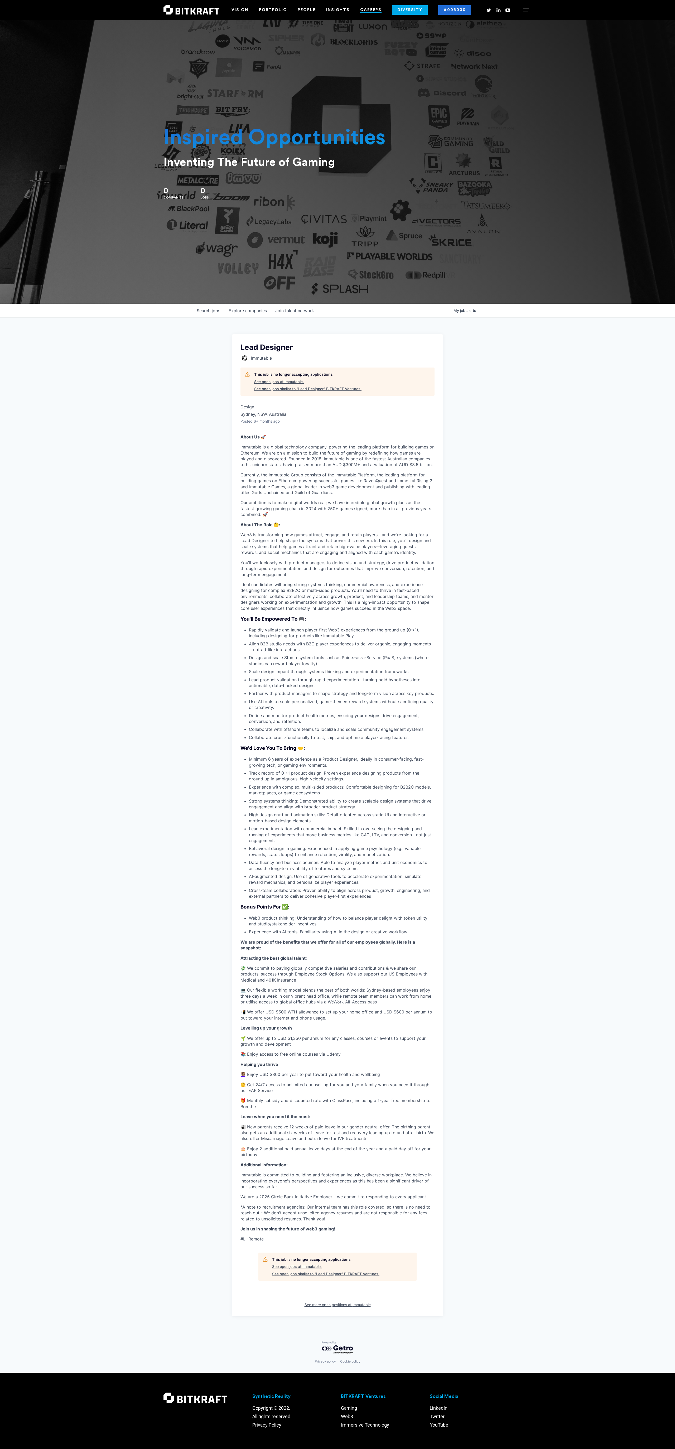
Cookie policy (350, 1361)
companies (248, 310)
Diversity (409, 10)
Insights (338, 10)
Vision (240, 10)
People (307, 10)
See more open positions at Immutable (338, 1304)
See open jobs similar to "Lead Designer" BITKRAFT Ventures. (307, 389)
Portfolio (273, 10)
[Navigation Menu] (526, 10)
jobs (208, 310)
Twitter (437, 1416)
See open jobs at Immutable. (279, 381)
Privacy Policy (266, 1425)
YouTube (439, 1425)
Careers (371, 10)
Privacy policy (325, 1361)
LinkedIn (438, 1408)
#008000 (454, 10)
